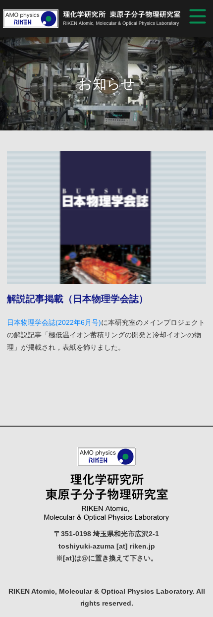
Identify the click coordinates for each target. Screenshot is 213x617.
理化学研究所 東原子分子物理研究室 (106, 484)
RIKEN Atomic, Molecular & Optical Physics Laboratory (92, 18)
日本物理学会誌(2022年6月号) (54, 322)
